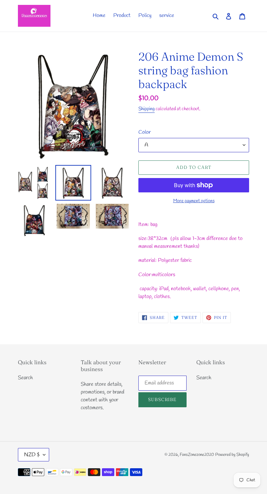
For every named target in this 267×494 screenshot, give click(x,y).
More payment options (194, 201)
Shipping (146, 109)
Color (144, 132)
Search (25, 377)
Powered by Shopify (232, 454)
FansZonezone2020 (197, 454)
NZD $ (32, 454)
